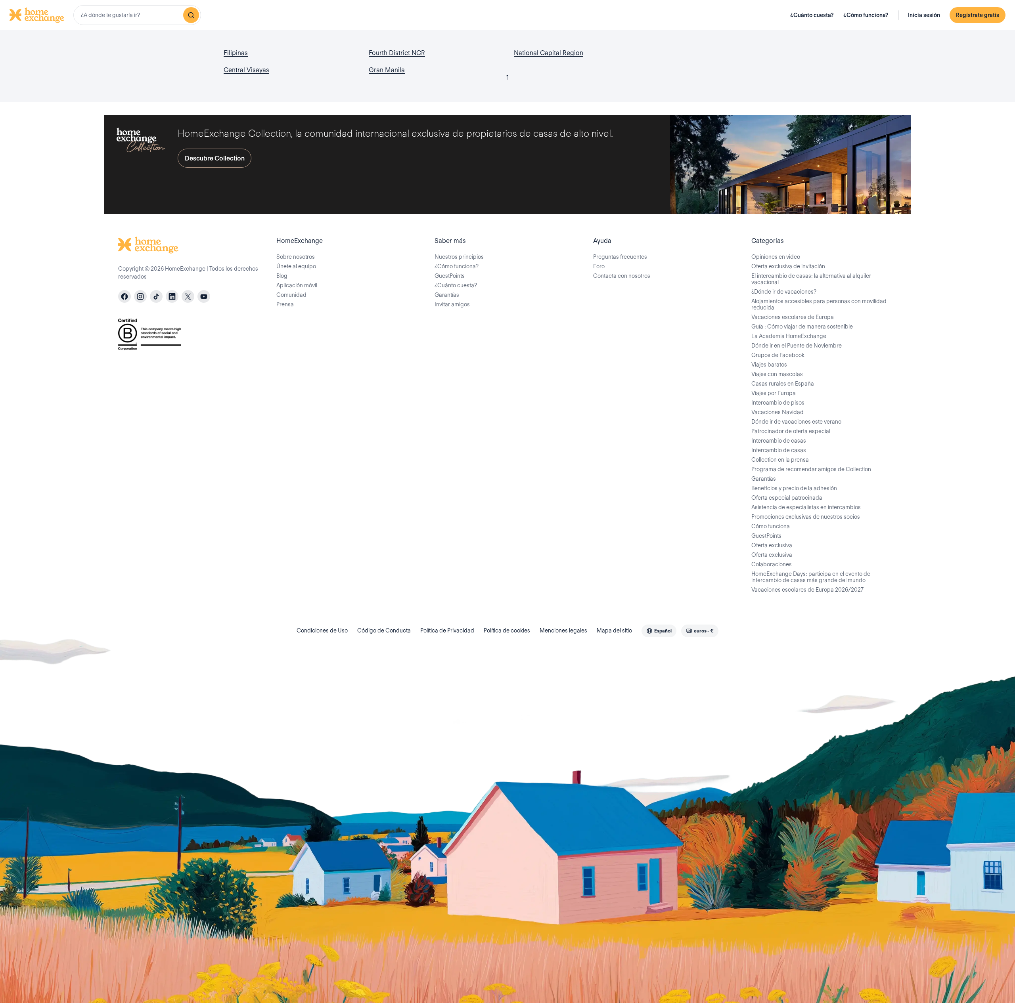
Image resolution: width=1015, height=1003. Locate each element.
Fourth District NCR (397, 53)
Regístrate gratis (977, 15)
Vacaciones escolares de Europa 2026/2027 (807, 590)
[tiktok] (156, 296)
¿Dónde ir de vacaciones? (783, 291)
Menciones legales (563, 630)
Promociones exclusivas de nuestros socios (805, 517)
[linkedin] (172, 296)
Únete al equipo (296, 266)
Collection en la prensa (780, 460)
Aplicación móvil (296, 285)
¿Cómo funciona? (866, 15)
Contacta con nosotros (621, 276)
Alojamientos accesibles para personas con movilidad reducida (819, 304)
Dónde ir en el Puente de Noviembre (796, 345)
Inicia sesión (924, 15)
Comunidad (291, 295)
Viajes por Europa (773, 393)
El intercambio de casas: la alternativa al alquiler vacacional (811, 279)
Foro (599, 266)
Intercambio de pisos (777, 402)
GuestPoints (450, 276)
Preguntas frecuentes (620, 257)
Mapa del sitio (614, 630)
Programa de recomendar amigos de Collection (811, 469)
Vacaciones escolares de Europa (792, 317)
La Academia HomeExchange (788, 336)
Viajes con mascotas (777, 374)
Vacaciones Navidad (777, 412)
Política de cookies (507, 630)
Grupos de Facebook (777, 355)
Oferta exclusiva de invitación (788, 266)
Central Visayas (246, 70)
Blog (281, 276)
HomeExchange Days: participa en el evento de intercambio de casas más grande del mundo (810, 577)
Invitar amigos (452, 304)
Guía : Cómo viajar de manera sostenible (802, 326)
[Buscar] (191, 15)
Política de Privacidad (447, 630)
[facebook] (124, 296)
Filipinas (236, 53)
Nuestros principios (459, 257)
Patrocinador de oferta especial (790, 431)
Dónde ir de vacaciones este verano (796, 421)
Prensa (285, 304)
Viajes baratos (769, 364)
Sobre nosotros (295, 257)
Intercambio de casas (778, 440)
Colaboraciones (771, 564)
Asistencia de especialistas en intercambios (806, 507)
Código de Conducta (384, 630)
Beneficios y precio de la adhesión (794, 488)
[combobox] (137, 15)
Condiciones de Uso (322, 630)
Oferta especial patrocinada (786, 498)
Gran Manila (387, 70)
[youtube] (203, 296)
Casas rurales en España (782, 383)
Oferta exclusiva (771, 545)
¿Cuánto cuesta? (812, 15)
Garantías (447, 295)
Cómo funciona (770, 526)
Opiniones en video (775, 257)
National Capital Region (548, 53)
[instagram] (140, 296)
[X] (188, 296)
